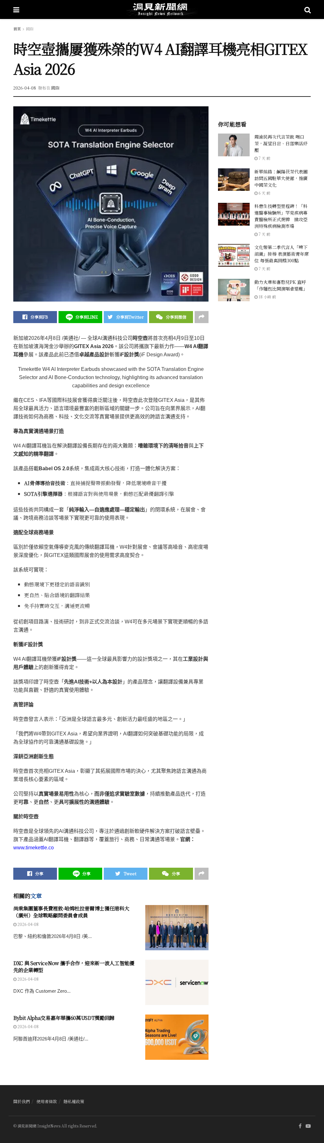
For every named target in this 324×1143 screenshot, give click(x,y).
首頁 (17, 28)
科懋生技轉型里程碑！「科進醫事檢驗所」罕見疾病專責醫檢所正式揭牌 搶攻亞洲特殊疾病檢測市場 (281, 216)
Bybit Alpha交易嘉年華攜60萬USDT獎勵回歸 (64, 1017)
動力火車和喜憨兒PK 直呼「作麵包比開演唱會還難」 (281, 285)
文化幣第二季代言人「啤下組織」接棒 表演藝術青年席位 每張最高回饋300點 (281, 254)
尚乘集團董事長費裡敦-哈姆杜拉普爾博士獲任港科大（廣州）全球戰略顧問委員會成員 (71, 912)
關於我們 (21, 1101)
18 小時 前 (267, 296)
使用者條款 (46, 1101)
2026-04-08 (24, 88)
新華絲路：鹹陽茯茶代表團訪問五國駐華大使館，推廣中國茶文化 (281, 178)
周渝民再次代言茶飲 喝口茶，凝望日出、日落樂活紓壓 (281, 143)
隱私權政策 (74, 1101)
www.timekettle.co (33, 847)
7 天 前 (264, 158)
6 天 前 (264, 193)
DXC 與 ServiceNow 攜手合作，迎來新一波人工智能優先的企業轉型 (73, 966)
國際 (30, 28)
